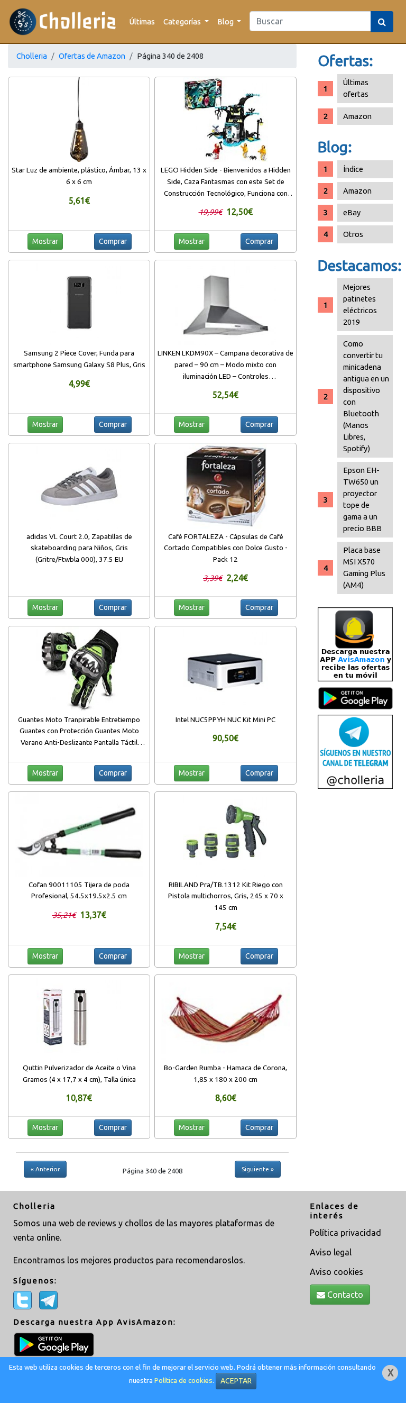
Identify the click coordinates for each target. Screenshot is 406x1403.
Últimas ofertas (355, 88)
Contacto (344, 1294)
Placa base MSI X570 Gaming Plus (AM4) (364, 567)
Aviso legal (331, 1252)
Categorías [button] (182, 21)
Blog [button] (226, 21)
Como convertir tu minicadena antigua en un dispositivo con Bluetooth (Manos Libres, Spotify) (366, 396)
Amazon (357, 116)
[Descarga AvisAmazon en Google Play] (355, 643)
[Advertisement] (355, 960)
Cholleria (31, 55)
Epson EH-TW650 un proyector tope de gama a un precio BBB (362, 499)
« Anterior (45, 1168)
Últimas (142, 21)
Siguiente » (258, 1168)
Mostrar (45, 241)
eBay (352, 212)
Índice (353, 169)
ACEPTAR (236, 1381)
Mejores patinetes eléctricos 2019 (360, 304)
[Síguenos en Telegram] (355, 750)
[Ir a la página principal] (62, 21)
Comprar (113, 241)
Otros (353, 234)
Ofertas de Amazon (92, 55)
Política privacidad (345, 1232)
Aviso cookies (336, 1272)
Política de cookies (183, 1380)
